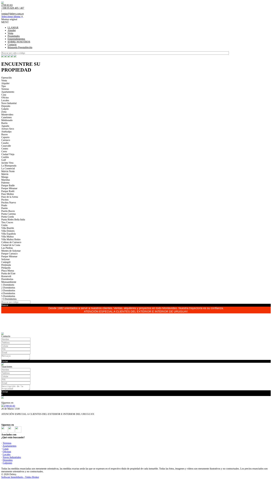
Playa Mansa (7, 270)
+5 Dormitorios (9, 299)
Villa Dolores (7, 231)
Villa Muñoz (7, 236)
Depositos (8, 460)
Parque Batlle (8, 185)
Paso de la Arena (9, 196)
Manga (4, 177)
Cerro (4, 151)
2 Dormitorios (8, 287)
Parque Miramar (9, 188)
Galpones (7, 463)
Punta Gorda (7, 216)
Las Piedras (7, 248)
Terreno (5, 89)
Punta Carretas (8, 214)
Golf (3, 160)
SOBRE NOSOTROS (19, 41)
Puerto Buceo (8, 211)
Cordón (5, 157)
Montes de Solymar (11, 250)
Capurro (5, 137)
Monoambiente (8, 282)
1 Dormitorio (7, 284)
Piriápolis (6, 267)
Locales (5, 100)
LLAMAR (13, 27)
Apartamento (7, 91)
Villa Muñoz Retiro (10, 239)
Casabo (5, 143)
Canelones (6, 117)
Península (6, 265)
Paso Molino (7, 194)
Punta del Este (8, 273)
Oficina (5, 97)
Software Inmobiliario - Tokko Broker (20, 477)
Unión (4, 225)
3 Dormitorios (8, 290)
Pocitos (4, 199)
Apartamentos (9, 446)
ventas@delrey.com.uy (12, 13)
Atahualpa (6, 131)
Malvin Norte (8, 171)
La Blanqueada (8, 165)
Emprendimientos (16, 39)
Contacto (12, 44)
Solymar (5, 259)
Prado (4, 205)
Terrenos (7, 443)
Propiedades (14, 36)
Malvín (4, 174)
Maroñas (5, 179)
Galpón (5, 109)
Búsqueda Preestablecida (20, 47)
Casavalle (6, 145)
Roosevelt (6, 276)
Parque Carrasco (9, 253)
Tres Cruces (7, 222)
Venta (10, 33)
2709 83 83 (9, 406)
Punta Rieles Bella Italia (13, 219)
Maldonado (7, 120)
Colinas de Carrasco (11, 242)
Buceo (4, 134)
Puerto (4, 208)
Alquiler (12, 30)
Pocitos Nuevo (8, 202)
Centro (4, 148)
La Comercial (8, 168)
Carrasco (5, 140)
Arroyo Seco (7, 128)
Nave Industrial (9, 103)
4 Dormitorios (8, 293)
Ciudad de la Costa (10, 245)
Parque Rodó (7, 191)
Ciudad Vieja (7, 154)
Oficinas (7, 451)
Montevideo (7, 114)
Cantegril (5, 262)
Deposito (5, 106)
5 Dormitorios (8, 296)
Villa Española (8, 233)
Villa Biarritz (7, 228)
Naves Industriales (12, 457)
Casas (5, 448)
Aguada (5, 126)
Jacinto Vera (7, 162)
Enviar (4, 361)
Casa (3, 94)
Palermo (5, 182)
